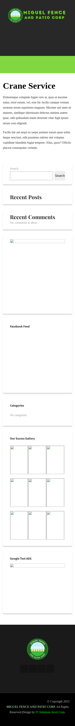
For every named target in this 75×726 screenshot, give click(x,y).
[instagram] (42, 669)
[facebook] (24, 669)
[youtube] (50, 669)
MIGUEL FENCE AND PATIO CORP (31, 706)
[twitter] (33, 669)
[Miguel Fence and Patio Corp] (37, 22)
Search (14, 168)
